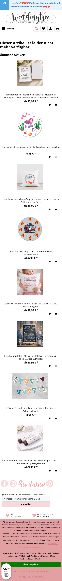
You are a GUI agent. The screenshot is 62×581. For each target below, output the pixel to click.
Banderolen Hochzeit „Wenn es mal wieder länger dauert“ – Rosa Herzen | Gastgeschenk (31, 462)
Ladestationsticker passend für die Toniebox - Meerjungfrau (31, 147)
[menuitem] (7, 28)
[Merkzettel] (43, 28)
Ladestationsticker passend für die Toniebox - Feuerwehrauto (31, 253)
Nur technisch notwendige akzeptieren (32, 571)
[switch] (6, 575)
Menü (10, 28)
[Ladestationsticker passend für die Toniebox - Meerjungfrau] (29, 125)
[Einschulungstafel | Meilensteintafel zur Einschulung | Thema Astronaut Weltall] (29, 334)
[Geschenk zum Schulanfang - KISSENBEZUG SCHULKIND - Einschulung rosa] (29, 282)
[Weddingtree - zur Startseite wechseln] (31, 17)
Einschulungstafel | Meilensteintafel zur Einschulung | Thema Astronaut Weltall (31, 357)
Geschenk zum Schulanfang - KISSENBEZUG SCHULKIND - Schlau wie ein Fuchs (31, 200)
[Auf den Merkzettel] (50, 105)
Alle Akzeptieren (31, 564)
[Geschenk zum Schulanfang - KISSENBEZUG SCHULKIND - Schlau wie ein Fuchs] (29, 177)
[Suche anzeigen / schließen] (36, 28)
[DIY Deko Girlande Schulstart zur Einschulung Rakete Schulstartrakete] (29, 386)
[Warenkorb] (57, 28)
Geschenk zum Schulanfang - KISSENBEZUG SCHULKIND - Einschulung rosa (31, 305)
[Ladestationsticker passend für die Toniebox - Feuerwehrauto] (29, 229)
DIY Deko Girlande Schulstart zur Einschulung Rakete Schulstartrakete (31, 409)
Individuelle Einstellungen (31, 576)
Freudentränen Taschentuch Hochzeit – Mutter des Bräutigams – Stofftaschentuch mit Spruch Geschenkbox (31, 96)
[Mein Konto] (50, 28)
